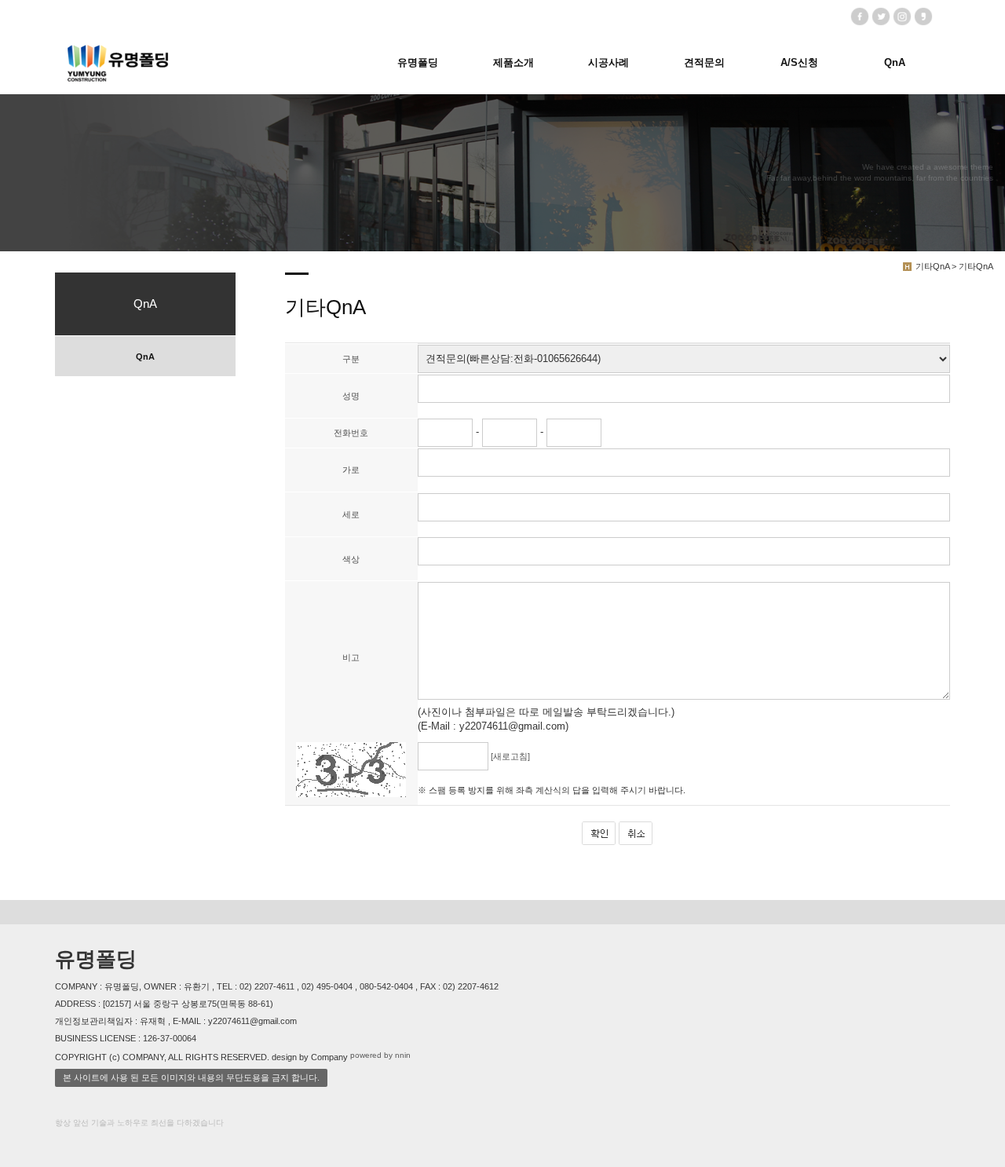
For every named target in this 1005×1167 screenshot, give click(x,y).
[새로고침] (510, 756)
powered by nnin (380, 1056)
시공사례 (608, 62)
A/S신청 (799, 62)
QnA (894, 62)
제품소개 (513, 62)
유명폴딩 (417, 62)
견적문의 (704, 62)
